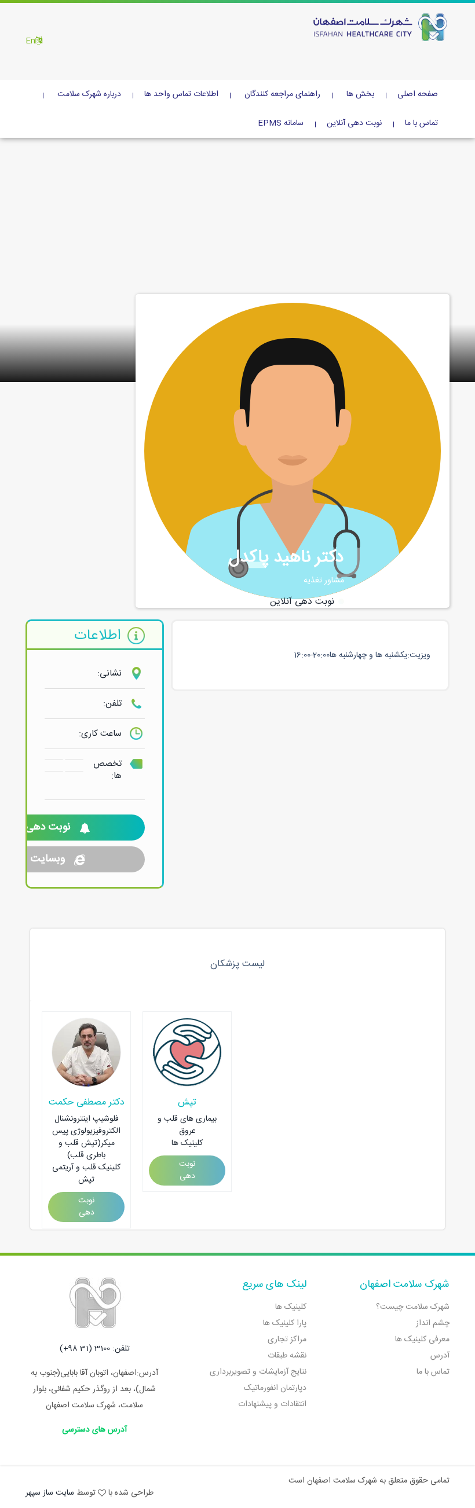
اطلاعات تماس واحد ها (181, 94)
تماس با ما (421, 123)
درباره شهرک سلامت (89, 94)
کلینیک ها (290, 1307)
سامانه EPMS (281, 123)
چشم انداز (433, 1323)
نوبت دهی (86, 1207)
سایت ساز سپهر (49, 1493)
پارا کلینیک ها (284, 1323)
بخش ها (360, 94)
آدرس (440, 1356)
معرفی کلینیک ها (422, 1339)
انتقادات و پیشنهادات (272, 1404)
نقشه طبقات (287, 1356)
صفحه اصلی (417, 94)
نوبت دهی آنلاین (354, 123)
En (30, 41)
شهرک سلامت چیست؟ (413, 1307)
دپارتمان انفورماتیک (275, 1388)
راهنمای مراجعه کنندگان (282, 94)
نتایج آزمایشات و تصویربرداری (258, 1372)
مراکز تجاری (287, 1339)
